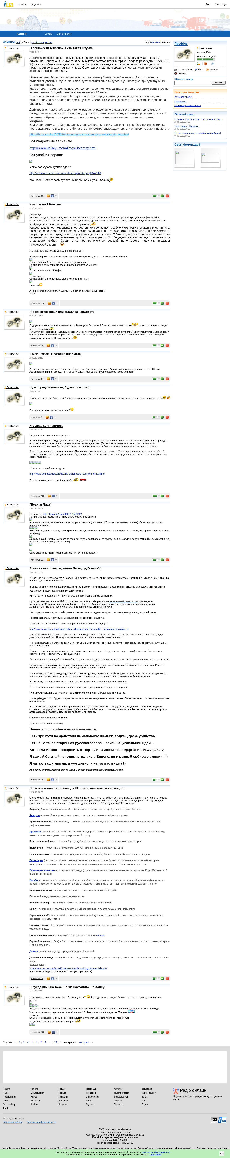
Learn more (155, 1154)
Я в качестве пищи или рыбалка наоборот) (197, 133)
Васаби (33, 880)
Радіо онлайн (193, 1090)
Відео (6, 1100)
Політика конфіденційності (41, 1122)
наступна (84, 1042)
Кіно (144, 1100)
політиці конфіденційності (156, 1152)
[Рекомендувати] (162, 195)
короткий (155, 42)
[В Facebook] (52, 195)
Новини (118, 1100)
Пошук (61, 1088)
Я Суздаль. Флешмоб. (46, 425)
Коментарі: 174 (37, 303)
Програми (91, 1088)
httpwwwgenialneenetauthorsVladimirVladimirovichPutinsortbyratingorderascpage (78, 629)
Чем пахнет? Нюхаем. (186, 126)
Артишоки (35, 831)
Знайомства (92, 1096)
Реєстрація (220, 4)
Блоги (145, 1096)
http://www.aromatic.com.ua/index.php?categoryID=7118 (65, 173)
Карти (89, 1100)
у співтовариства (41, 42)
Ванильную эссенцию (42, 870)
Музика (90, 1104)
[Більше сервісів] (56, 196)
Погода (62, 1092)
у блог (25, 42)
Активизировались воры (187, 105)
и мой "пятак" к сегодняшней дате (55, 354)
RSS (5, 1092)
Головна (22, 4)
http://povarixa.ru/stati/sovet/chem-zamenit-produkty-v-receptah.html (68, 968)
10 (55, 1042)
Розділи (35, 4)
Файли (34, 1104)
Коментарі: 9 (36, 417)
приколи (213, 69)
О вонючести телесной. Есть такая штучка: (198, 119)
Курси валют (149, 1092)
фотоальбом (185, 69)
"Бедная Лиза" (40, 504)
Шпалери (35, 1100)
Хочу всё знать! (183, 97)
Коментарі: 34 (37, 978)
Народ (34, 1096)
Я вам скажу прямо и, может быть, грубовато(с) (65, 568)
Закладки (147, 1088)
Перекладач (9, 1096)
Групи (145, 1104)
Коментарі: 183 (37, 1032)
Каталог (118, 1088)
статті (191, 114)
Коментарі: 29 (37, 780)
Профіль (181, 43)
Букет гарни (36, 860)
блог (200, 69)
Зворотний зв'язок (12, 1122)
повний (165, 42)
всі (18, 42)
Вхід (207, 4)
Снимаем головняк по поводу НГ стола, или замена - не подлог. (77, 788)
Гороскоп (91, 1092)
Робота (34, 1088)
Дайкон (33, 951)
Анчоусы (34, 815)
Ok (221, 1153)
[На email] (48, 195)
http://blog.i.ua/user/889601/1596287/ (62, 514)
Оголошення (37, 1092)
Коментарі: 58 (37, 196)
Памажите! (180, 101)
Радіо (6, 1108)
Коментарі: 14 (37, 379)
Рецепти (62, 1104)
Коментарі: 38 (37, 345)
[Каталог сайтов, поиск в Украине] (218, 1118)
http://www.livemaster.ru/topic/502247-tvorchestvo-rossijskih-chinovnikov (67, 473)
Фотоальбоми (121, 1096)
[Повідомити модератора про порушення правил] (167, 195)
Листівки (63, 1100)
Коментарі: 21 (37, 560)
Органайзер (9, 1104)
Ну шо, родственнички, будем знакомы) (59, 387)
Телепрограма (121, 1092)
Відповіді (119, 1104)
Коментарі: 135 (37, 496)
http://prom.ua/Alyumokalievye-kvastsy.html (62, 148)
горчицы (99, 935)
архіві (189, 79)
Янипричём (12, 48)
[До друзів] (198, 63)
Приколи (63, 1096)
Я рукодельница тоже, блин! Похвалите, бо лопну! (67, 987)
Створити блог (64, 34)
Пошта (6, 1088)
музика (182, 73)
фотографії (191, 144)
